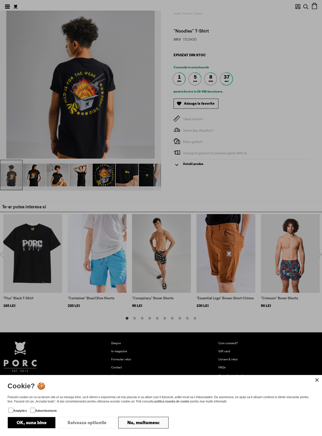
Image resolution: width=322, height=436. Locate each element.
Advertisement (46, 411)
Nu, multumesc (143, 423)
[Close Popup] (317, 380)
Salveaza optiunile (86, 423)
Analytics (20, 411)
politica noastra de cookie (171, 401)
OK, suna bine (32, 423)
